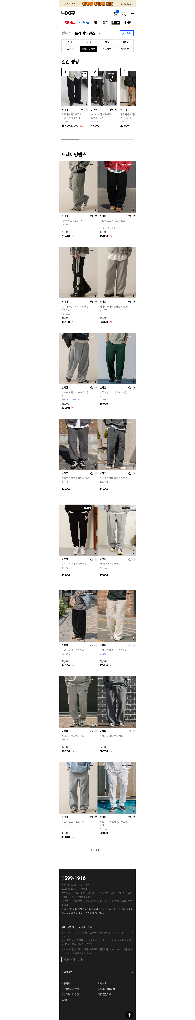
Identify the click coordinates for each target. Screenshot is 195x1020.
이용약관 (65, 983)
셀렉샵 (64, 109)
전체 (70, 42)
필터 (129, 33)
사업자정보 (66, 972)
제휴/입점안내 (104, 994)
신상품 (88, 42)
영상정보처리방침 (70, 994)
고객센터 (65, 1000)
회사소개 (102, 983)
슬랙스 (70, 49)
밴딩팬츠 (125, 49)
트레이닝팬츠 (85, 33)
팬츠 (107, 42)
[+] (81, 109)
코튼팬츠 (106, 49)
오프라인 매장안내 (106, 989)
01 (97, 850)
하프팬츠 (125, 42)
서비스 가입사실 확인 (74, 959)
